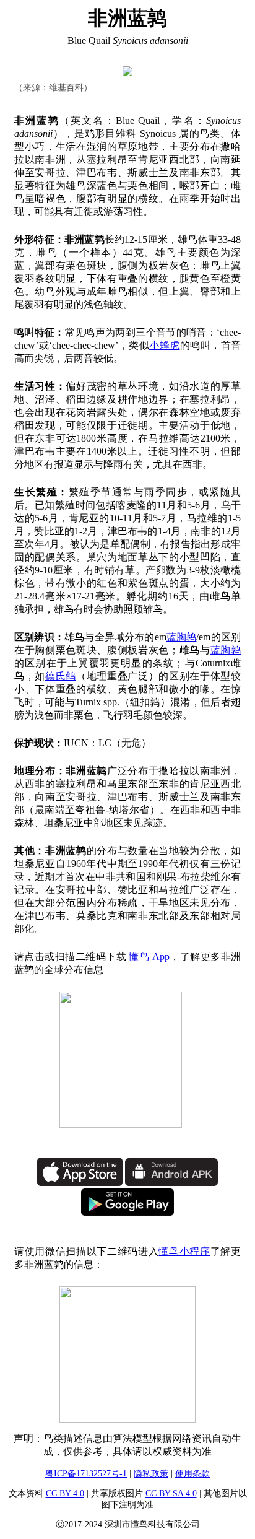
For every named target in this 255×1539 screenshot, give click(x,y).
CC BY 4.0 (65, 1493)
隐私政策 (151, 1473)
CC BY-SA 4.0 (171, 1493)
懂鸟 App (149, 956)
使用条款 (192, 1473)
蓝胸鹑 (181, 637)
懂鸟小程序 (184, 1251)
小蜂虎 (164, 345)
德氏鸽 (60, 676)
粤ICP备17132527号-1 (86, 1473)
